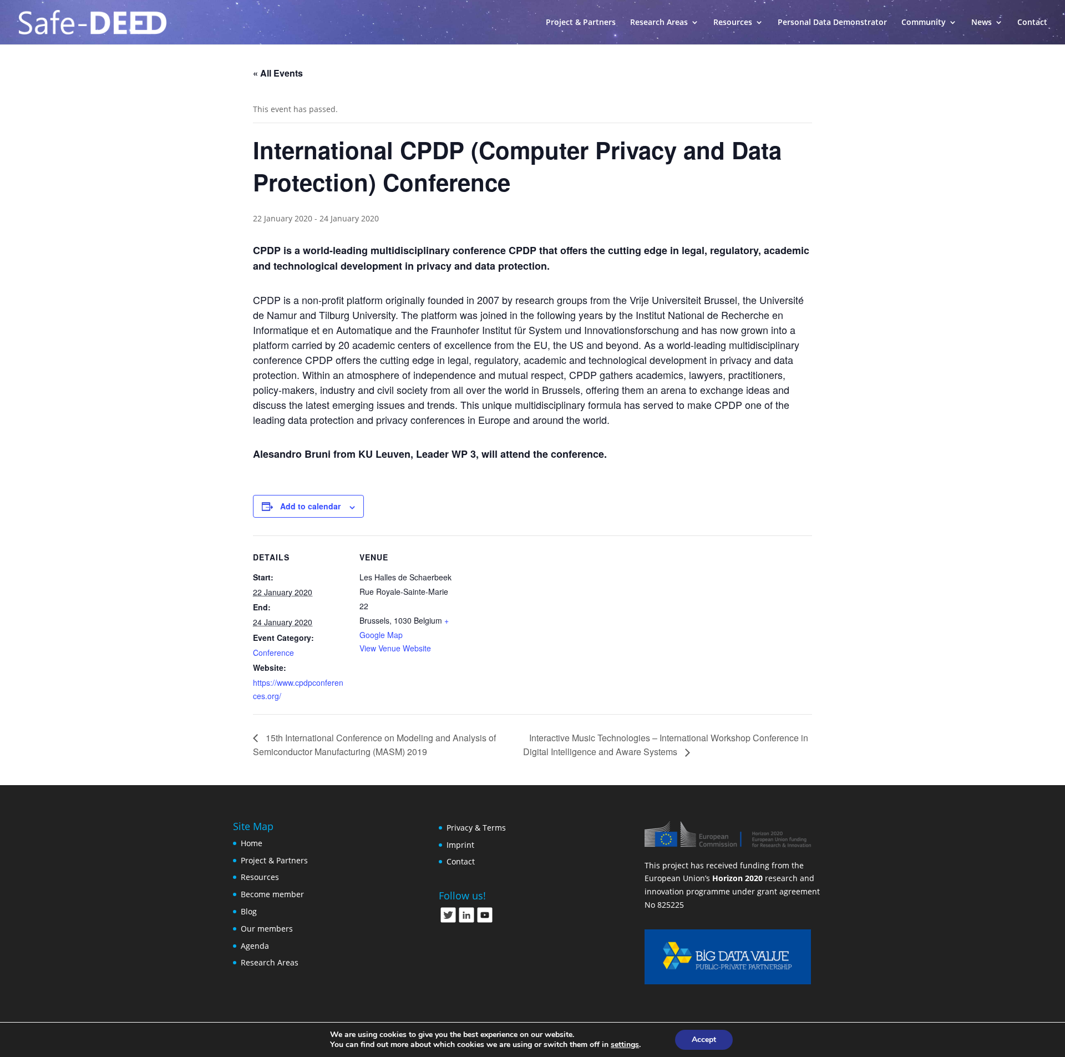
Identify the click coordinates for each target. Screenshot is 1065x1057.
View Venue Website (395, 648)
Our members (267, 928)
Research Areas (659, 22)
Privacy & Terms (476, 827)
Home (251, 843)
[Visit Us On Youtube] (484, 921)
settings (625, 1045)
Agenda (255, 945)
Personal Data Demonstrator (832, 22)
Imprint (460, 844)
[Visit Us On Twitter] (448, 921)
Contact (1032, 22)
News (981, 22)
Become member (272, 894)
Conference (273, 652)
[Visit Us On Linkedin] (466, 921)
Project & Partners (581, 22)
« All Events (278, 73)
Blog (249, 911)
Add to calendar (310, 506)
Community (923, 22)
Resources (260, 877)
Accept (704, 1039)
